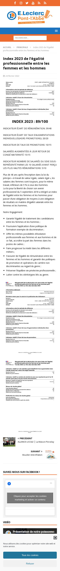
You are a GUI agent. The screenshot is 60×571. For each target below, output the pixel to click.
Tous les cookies (30, 555)
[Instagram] (21, 3)
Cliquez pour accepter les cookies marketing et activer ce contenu (30, 498)
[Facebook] (15, 3)
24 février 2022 (12, 75)
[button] (55, 537)
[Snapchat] (45, 3)
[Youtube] (33, 3)
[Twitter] (27, 3)
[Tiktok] (39, 3)
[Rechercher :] (30, 37)
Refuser (30, 563)
